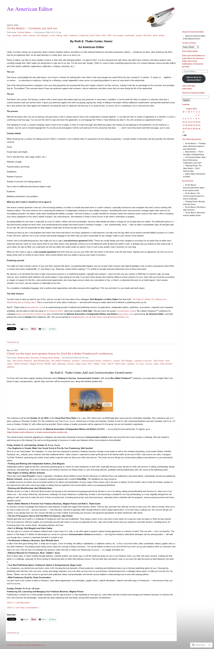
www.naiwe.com (125, 314)
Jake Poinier (158, 361)
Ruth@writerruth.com (80, 317)
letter (104, 35)
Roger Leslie (81, 364)
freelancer (73, 35)
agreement (16, 35)
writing (161, 35)
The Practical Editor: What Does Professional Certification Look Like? (194, 160)
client (25, 35)
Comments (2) (13, 342)
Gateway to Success (143, 361)
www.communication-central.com (31, 314)
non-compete (118, 35)
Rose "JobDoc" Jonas (97, 364)
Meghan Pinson (36, 364)
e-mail (52, 35)
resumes (70, 364)
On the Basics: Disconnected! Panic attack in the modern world (193, 187)
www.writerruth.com (34, 307)
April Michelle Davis (41, 361)
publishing (61, 364)
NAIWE (47, 364)
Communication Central (126, 311)
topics (156, 364)
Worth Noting (53, 358)
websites (10, 367)
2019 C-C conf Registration (18, 603)
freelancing (83, 35)
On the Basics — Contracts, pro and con (32, 28)
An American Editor (30, 8)
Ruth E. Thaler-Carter (116, 364)
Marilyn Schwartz (21, 364)
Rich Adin (147, 35)
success (148, 364)
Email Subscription (190, 51)
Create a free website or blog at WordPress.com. (26, 645)
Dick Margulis (42, 35)
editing (59, 35)
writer (155, 35)
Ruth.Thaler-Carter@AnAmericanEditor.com (110, 317)
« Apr (184, 135)
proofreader (130, 35)
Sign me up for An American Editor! (193, 78)
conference (107, 361)
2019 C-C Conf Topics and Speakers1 (23, 607)
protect (139, 35)
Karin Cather (95, 35)
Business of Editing (39, 358)
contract (32, 35)
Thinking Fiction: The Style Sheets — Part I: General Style (192, 168)
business (76, 361)
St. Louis (140, 364)
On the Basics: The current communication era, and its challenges (194, 196)
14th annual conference (22, 361)
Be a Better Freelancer (61, 361)
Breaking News (23, 358)
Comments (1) (13, 633)
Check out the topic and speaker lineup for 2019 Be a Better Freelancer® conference (60, 353)
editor (65, 35)
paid (54, 364)
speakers (131, 364)
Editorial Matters (24, 32)
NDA (109, 35)
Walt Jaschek (166, 364)
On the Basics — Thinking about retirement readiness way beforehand (194, 146)
